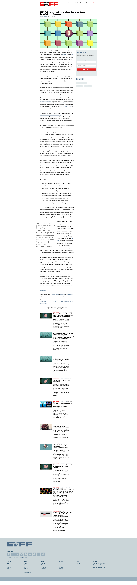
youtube (25, 554)
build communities (62, 388)
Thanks (102, 578)
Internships (26, 568)
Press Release (56, 511)
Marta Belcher (70, 294)
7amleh (60, 457)
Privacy (42, 564)
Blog (59, 563)
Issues (73, 2)
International (43, 568)
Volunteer (25, 564)
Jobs (25, 569)
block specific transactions (45, 101)
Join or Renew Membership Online (99, 563)
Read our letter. (43, 290)
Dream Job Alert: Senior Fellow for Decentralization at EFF (63, 425)
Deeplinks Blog (56, 312)
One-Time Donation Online (97, 564)
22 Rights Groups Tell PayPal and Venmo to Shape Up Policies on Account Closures (62, 514)
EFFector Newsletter (62, 569)
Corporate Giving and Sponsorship (99, 567)
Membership (9, 567)
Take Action (82, 2)
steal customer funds (66, 106)
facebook (13, 554)
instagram (17, 554)
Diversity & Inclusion (27, 572)
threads (43, 554)
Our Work (77, 2)
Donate (94, 2)
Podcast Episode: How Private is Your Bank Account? (62, 404)
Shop (91, 2)
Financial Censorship (81, 83)
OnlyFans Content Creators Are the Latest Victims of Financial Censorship (63, 466)
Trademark (41, 578)
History (25, 567)
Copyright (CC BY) (11, 578)
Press (8, 568)
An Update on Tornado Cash (61, 358)
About (69, 2)
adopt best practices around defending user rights (50, 115)
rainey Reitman (44, 16)
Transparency (43, 567)
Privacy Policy (72, 578)
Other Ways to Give (96, 569)
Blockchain (88, 85)
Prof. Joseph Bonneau (54, 294)
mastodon (8, 554)
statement (64, 54)
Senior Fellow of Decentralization (60, 430)
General (8, 563)
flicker (30, 554)
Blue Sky (21, 554)
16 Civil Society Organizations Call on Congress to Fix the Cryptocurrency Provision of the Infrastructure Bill (63, 491)
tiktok (38, 554)
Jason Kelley (63, 312)
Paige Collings (64, 378)
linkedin (34, 554)
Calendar (25, 563)
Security (42, 569)
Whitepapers (61, 568)
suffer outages (65, 102)
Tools (87, 2)
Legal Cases (61, 567)
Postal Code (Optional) (81, 60)
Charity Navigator (23, 557)
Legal (8, 564)
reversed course (58, 470)
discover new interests (58, 389)
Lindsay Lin (62, 294)
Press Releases (61, 564)
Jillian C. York (63, 443)
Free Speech (79, 85)
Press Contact (78, 563)
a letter (63, 497)
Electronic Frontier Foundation (49, 4)
